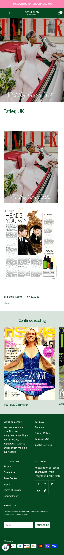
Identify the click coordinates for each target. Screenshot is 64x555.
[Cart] (58, 13)
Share (7, 302)
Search (7, 466)
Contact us (9, 472)
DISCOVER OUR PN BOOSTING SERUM (32, 4)
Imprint (7, 484)
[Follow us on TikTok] (45, 490)
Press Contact (11, 478)
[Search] (10, 13)
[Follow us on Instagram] (45, 484)
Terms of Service (12, 489)
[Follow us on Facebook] (38, 484)
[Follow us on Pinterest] (51, 484)
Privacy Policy (42, 433)
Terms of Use (42, 438)
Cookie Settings (43, 444)
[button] (5, 547)
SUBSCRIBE (43, 525)
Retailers (39, 427)
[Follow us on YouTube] (38, 490)
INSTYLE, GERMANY (16, 404)
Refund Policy (11, 495)
